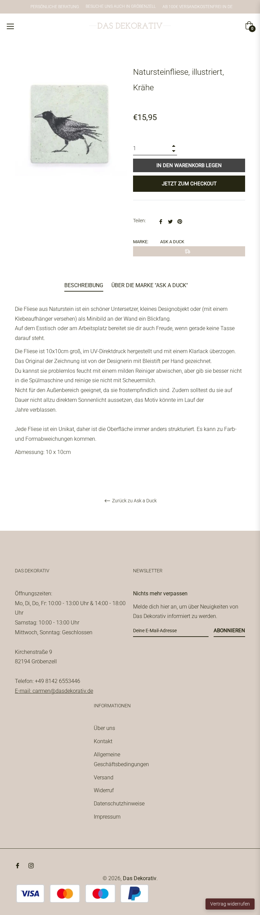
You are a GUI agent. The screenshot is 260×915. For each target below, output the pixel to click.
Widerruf (104, 790)
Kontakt (103, 741)
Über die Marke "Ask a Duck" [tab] (149, 285)
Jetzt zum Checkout (189, 184)
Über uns (104, 728)
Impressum (107, 817)
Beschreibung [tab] (83, 285)
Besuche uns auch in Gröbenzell (121, 6)
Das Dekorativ (139, 878)
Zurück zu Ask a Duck (134, 500)
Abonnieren (229, 630)
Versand (103, 777)
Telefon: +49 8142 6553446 (47, 681)
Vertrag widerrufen (230, 904)
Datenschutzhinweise (119, 803)
